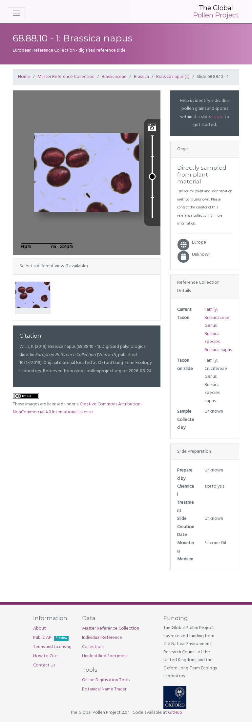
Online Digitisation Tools (106, 680)
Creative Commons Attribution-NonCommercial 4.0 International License (77, 408)
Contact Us (44, 665)
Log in (217, 117)
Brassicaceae (114, 77)
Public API (50, 637)
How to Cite (45, 656)
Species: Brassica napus (218, 346)
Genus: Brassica (212, 330)
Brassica (141, 77)
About (39, 628)
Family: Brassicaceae (216, 314)
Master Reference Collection (65, 77)
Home (24, 77)
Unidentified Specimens (105, 656)
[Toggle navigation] (16, 13)
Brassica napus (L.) (173, 77)
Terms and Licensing (52, 647)
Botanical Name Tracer (104, 689)
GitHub (175, 712)
